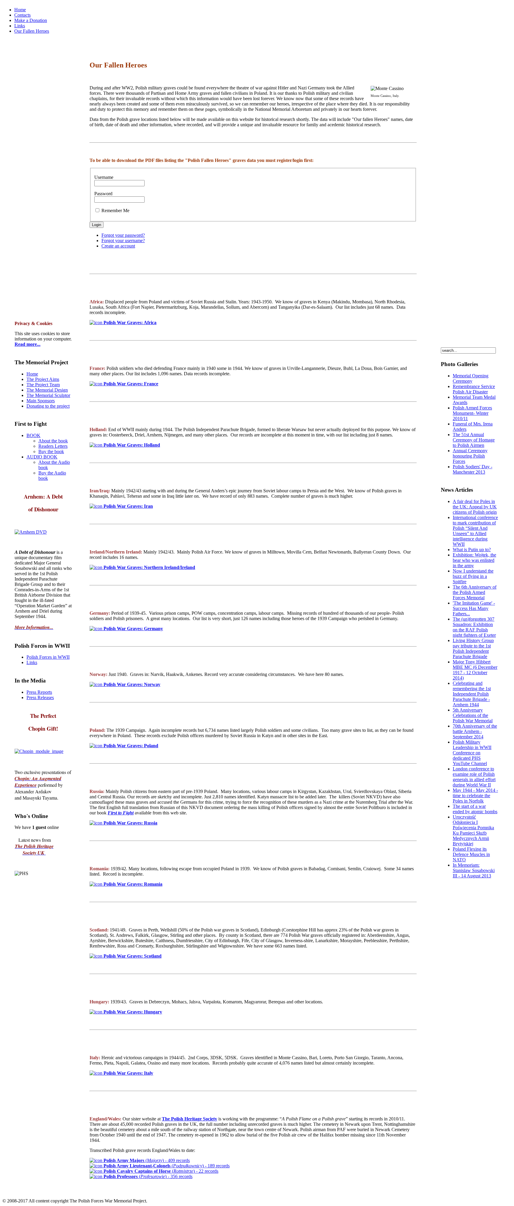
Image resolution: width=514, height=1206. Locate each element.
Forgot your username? (123, 240)
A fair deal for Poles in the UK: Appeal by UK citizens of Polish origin (475, 507)
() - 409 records (146, 1160)
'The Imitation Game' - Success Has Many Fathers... (474, 608)
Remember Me (115, 210)
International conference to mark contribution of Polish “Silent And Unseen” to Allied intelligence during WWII (475, 531)
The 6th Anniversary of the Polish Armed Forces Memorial (474, 592)
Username (103, 177)
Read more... (27, 344)
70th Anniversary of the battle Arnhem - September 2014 (475, 731)
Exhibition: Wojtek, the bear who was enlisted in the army (474, 560)
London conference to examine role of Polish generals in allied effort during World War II (474, 776)
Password (103, 193)
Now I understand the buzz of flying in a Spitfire (473, 576)
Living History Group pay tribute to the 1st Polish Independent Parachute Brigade (473, 648)
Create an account (118, 245)
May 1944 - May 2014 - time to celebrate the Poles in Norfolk (475, 795)
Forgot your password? (123, 235)
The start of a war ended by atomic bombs (475, 809)
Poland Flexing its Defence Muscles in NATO (471, 854)
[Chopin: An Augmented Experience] (31, 532)
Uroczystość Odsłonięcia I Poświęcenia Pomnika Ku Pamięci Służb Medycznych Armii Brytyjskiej (473, 830)
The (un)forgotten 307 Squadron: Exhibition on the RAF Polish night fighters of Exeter (474, 627)
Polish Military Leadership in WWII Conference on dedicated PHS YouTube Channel (472, 753)
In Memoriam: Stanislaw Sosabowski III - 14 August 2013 (474, 870)
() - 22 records (161, 1171)
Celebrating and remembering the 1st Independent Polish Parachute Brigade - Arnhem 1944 (472, 694)
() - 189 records (167, 1165)
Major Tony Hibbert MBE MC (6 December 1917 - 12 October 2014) (475, 669)
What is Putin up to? (472, 549)
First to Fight (121, 812)
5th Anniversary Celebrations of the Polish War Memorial (473, 715)
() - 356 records (148, 1176)
